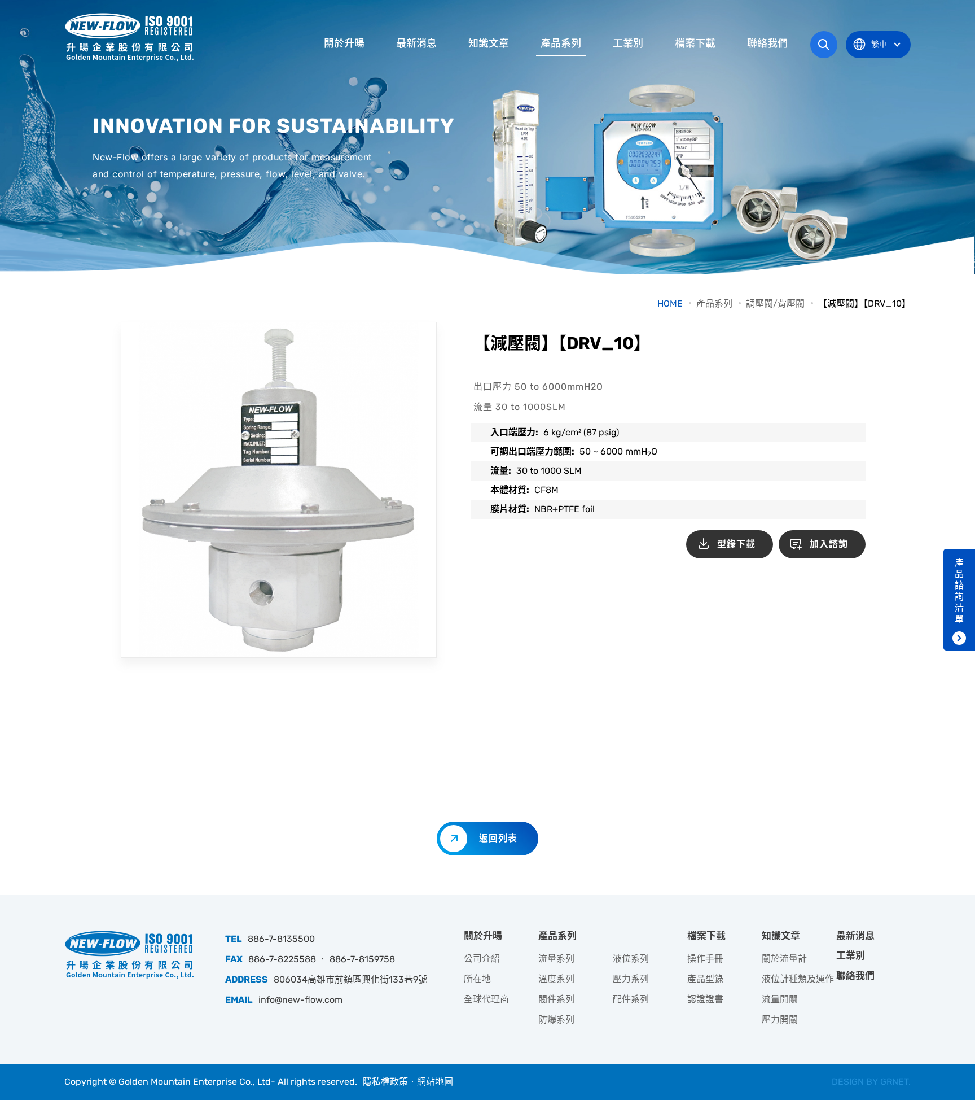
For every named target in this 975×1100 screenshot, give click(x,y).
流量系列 (556, 958)
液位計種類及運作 (798, 979)
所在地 (477, 979)
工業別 (628, 43)
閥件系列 (556, 999)
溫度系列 (556, 979)
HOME (670, 303)
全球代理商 (486, 999)
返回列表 (498, 838)
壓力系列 (631, 979)
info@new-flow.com (300, 999)
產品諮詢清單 (959, 591)
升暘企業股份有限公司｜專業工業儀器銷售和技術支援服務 (129, 36)
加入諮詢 (829, 544)
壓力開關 (780, 1019)
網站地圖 (435, 1081)
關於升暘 (344, 43)
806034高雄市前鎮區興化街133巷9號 (350, 979)
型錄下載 (736, 544)
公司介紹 (482, 958)
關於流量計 (784, 958)
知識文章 (488, 43)
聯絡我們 (767, 43)
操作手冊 (705, 958)
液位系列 (631, 958)
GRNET (894, 1081)
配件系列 (631, 999)
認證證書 (705, 999)
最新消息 (416, 43)
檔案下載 (695, 43)
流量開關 (780, 999)
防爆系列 (556, 1019)
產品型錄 (705, 979)
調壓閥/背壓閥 (775, 303)
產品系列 (561, 43)
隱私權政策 (385, 1081)
